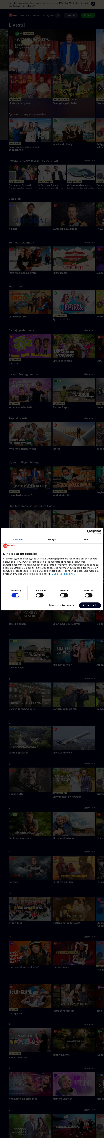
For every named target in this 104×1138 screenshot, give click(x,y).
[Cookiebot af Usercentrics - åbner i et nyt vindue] (89, 532)
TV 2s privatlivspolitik (62, 574)
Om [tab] (86, 539)
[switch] (40, 595)
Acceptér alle (90, 605)
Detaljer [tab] (52, 539)
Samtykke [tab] (18, 539)
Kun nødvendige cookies (61, 605)
